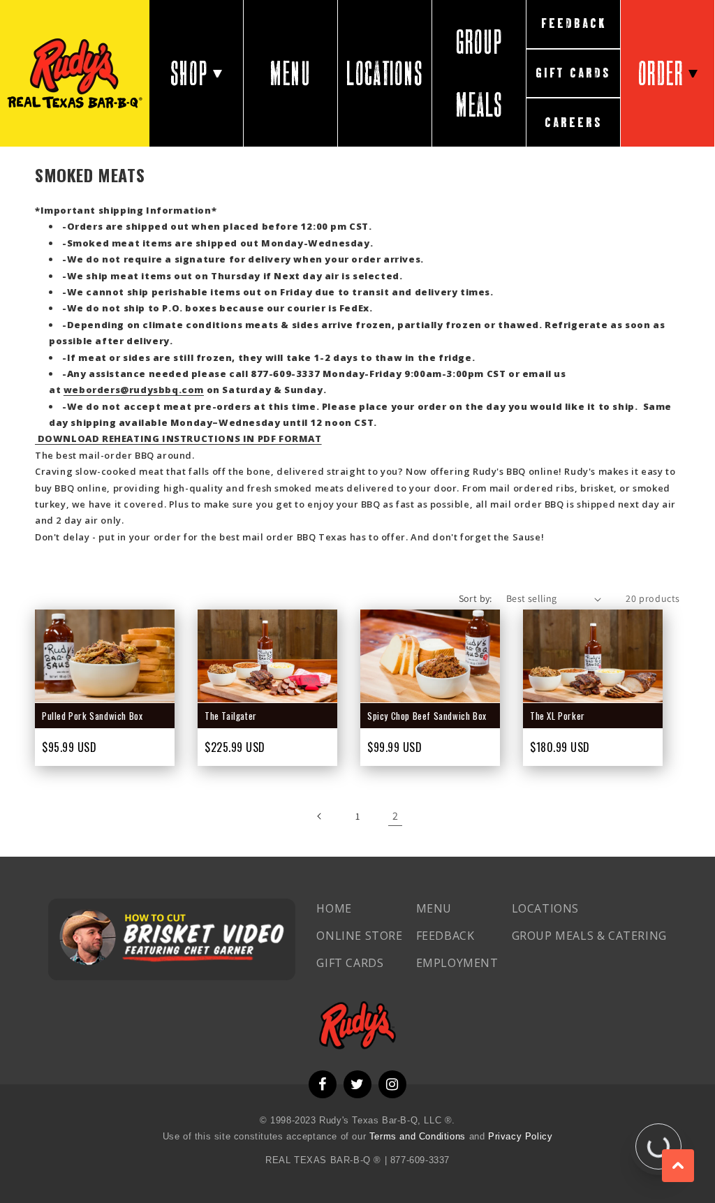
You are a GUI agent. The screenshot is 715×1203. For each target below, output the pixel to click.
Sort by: (475, 598)
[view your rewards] (658, 1146)
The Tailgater (231, 716)
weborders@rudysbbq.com (134, 389)
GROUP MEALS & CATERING (589, 935)
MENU (290, 73)
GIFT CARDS (573, 73)
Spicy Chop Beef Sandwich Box (427, 716)
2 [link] (395, 816)
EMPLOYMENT (457, 962)
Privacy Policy (520, 1136)
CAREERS (574, 123)
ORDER (661, 73)
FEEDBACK (573, 23)
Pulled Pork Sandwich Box (92, 716)
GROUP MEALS (479, 73)
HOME (333, 908)
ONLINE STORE (359, 935)
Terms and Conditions (419, 1136)
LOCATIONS (384, 73)
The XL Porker (557, 716)
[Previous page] (319, 816)
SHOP (189, 73)
